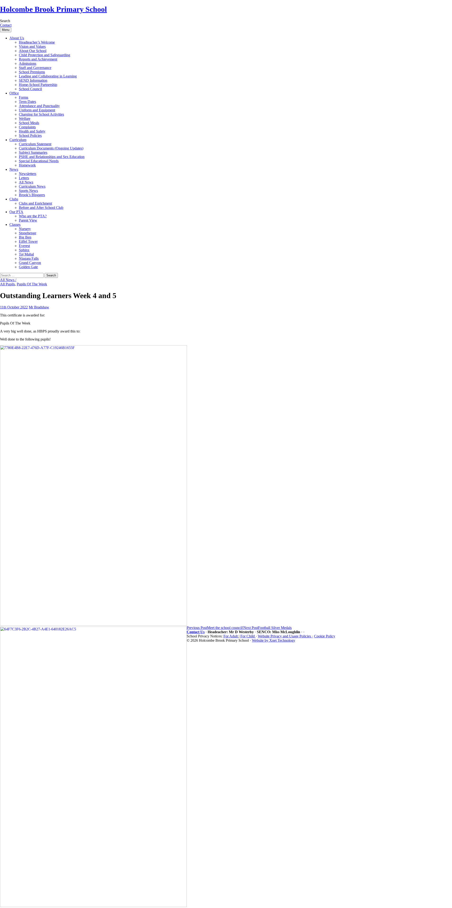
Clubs (13, 199)
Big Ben (25, 237)
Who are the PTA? (33, 216)
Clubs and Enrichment (35, 203)
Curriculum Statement (35, 144)
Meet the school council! (215, 628)
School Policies (30, 136)
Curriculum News (32, 186)
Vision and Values (32, 47)
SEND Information (33, 80)
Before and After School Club (41, 208)
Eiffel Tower (28, 241)
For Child (248, 636)
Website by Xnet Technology (273, 640)
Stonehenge (27, 233)
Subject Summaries (33, 152)
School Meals (29, 123)
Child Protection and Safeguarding (44, 55)
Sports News (28, 191)
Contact (6, 25)
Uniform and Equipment (37, 110)
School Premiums (32, 72)
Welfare (24, 119)
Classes (14, 225)
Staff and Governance (35, 68)
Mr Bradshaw (39, 307)
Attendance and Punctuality (39, 106)
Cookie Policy (324, 636)
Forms (23, 97)
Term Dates (27, 102)
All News (26, 182)
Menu (5, 30)
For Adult (231, 636)
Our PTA (16, 212)
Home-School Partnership (38, 85)
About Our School (32, 51)
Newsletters (27, 174)
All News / (8, 280)
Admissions (27, 63)
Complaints (27, 127)
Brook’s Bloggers (32, 195)
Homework (27, 165)
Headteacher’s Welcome (37, 42)
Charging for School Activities (41, 114)
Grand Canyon (30, 263)
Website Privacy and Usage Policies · (285, 636)
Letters (24, 178)
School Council (30, 89)
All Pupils (7, 284)
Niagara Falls (29, 258)
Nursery (25, 229)
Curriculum (17, 140)
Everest (24, 246)
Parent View (28, 220)
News (13, 169)
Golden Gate (28, 267)
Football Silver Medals (267, 628)
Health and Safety (32, 131)
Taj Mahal (26, 254)
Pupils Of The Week (32, 284)
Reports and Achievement (38, 59)
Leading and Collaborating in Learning (48, 76)
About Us (16, 38)
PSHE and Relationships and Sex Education (52, 157)
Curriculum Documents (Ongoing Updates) (51, 148)
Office (14, 93)
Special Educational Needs (39, 161)
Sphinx (24, 250)
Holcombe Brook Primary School (53, 9)
